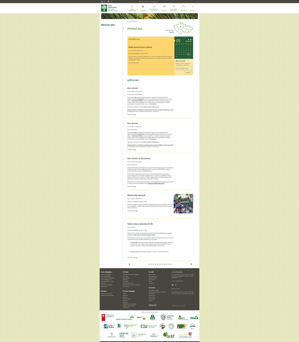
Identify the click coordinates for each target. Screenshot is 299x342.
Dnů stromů (161, 168)
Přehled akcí (108, 24)
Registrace (147, 1)
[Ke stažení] (183, 8)
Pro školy (125, 272)
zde (137, 63)
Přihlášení (141, 1)
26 (181, 54)
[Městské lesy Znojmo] (139, 335)
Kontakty (104, 291)
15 (188, 50)
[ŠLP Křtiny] (131, 326)
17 (176, 52)
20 (183, 52)
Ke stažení (152, 288)
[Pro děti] (164, 8)
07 (162, 264)
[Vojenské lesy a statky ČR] (183, 317)
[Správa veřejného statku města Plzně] (182, 326)
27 (183, 54)
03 (153, 264)
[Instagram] (104, 1)
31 (176, 56)
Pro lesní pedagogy (129, 291)
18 (179, 52)
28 (186, 54)
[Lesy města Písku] (192, 326)
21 (186, 52)
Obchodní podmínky (188, 293)
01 (149, 264)
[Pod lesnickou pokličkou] (154, 8)
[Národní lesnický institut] (125, 317)
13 (183, 50)
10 (176, 50)
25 (179, 54)
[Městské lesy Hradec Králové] (112, 335)
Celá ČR (171, 32)
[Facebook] (102, 1)
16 (190, 50)
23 (190, 52)
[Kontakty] (193, 8)
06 (160, 264)
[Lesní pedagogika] (132, 8)
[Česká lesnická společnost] (194, 317)
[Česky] (108, 1)
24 (176, 54)
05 (157, 264)
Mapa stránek (154, 1)
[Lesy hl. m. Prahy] (108, 326)
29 (188, 54)
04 (155, 264)
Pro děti (151, 272)
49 (171, 264)
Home (128, 21)
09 (166, 264)
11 (179, 50)
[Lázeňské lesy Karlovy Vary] (154, 335)
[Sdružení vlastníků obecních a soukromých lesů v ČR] (119, 326)
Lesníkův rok (134, 251)
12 (181, 50)
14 (186, 50)
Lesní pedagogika (106, 272)
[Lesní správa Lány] (185, 335)
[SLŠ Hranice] (167, 317)
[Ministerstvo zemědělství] (108, 318)
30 (190, 54)
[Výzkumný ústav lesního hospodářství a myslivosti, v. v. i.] (171, 326)
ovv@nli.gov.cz (179, 281)
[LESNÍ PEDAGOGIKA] (109, 8)
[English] (111, 1)
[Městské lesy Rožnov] (162, 326)
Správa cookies (176, 289)
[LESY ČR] (141, 317)
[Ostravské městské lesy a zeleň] (124, 335)
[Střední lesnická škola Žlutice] (169, 335)
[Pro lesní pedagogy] (173, 8)
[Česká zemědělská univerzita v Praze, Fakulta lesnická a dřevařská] (148, 326)
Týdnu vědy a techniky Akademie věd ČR (144, 235)
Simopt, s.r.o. (179, 305)
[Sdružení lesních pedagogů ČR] (153, 317)
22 (188, 52)
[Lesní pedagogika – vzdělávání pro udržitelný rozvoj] (143, 8)
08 (164, 264)
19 (181, 52)
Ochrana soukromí (177, 293)
